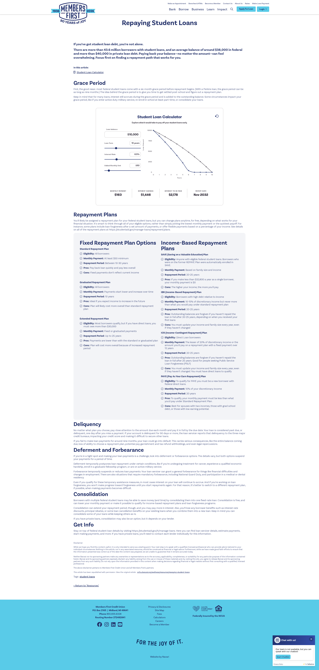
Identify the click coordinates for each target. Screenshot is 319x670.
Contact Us (227, 3)
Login (262, 9)
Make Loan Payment (260, 3)
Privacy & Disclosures (159, 606)
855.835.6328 (114, 613)
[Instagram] (107, 625)
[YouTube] (120, 625)
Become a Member (213, 3)
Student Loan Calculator (90, 72)
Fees (159, 613)
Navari (165, 656)
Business (198, 9)
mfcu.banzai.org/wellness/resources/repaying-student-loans (163, 572)
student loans (87, 576)
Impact (222, 9)
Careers (159, 621)
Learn (210, 9)
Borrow (184, 9)
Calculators (159, 617)
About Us (238, 3)
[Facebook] (100, 625)
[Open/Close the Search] (232, 9)
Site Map (159, 610)
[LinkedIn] (114, 625)
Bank (172, 9)
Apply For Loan (246, 9)
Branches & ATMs (195, 3)
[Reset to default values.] (217, 117)
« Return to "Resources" (86, 585)
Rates (247, 3)
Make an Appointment (177, 3)
